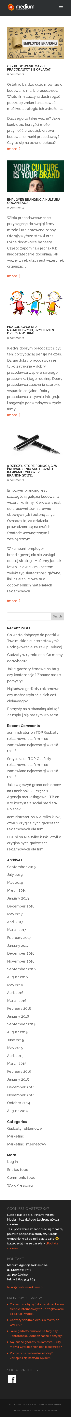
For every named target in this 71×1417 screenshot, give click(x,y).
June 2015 (15, 1040)
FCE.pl (12, 837)
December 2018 (21, 906)
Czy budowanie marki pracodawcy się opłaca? (29, 67)
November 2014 (21, 1095)
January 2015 (18, 1079)
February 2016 (19, 1008)
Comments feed (21, 1177)
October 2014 (18, 1103)
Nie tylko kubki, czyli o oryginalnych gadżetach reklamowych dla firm (34, 823)
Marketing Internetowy (26, 1144)
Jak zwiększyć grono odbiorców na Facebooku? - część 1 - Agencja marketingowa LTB (34, 791)
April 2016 (15, 993)
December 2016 (21, 953)
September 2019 (21, 867)
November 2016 (21, 961)
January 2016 (18, 1016)
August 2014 (17, 1111)
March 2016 (16, 1001)
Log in (12, 1162)
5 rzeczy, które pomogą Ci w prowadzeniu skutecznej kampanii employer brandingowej (32, 470)
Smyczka (14, 759)
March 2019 (16, 890)
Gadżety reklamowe (24, 1128)
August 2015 (17, 1032)
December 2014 (21, 1087)
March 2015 (16, 1063)
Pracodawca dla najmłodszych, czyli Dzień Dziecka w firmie (30, 330)
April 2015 (15, 1056)
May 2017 (15, 914)
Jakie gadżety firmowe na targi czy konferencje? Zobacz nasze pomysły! (34, 675)
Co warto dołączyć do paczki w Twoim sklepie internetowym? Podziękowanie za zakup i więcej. (35, 641)
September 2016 (21, 969)
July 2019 (15, 875)
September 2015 (21, 1024)
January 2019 (18, 898)
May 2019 (15, 882)
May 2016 (15, 985)
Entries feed (17, 1170)
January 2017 (18, 945)
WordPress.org (20, 1185)
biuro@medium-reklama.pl (25, 1287)
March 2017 (16, 930)
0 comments (15, 74)
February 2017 (19, 938)
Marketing (15, 1136)
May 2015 (15, 1048)
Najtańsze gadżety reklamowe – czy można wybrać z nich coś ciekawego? (35, 695)
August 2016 (17, 977)
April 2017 (15, 922)
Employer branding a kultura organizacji (33, 201)
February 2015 (19, 1071)
